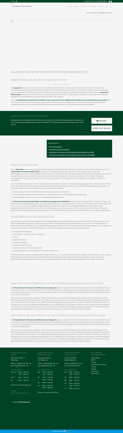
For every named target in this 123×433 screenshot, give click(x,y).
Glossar (93, 369)
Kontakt (93, 362)
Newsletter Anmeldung (98, 364)
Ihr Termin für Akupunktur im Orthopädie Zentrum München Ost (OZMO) (72, 155)
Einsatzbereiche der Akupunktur (59, 149)
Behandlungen (101, 13)
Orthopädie (93, 13)
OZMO (88, 13)
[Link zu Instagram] (14, 1)
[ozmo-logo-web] (22, 6)
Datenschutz (95, 373)
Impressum (95, 371)
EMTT (93, 360)
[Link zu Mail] (16, 1)
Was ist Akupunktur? (55, 147)
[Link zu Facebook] (11, 1)
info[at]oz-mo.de (102, 1)
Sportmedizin (95, 358)
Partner (93, 367)
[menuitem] (69, 6)
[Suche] (110, 6)
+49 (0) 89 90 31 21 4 (76, 363)
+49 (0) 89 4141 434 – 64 (90, 1)
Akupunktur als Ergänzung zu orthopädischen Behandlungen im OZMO (71, 152)
